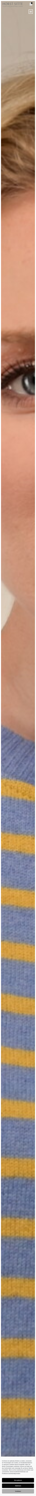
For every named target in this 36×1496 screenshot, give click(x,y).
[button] (30, 11)
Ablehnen (18, 1486)
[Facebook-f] (29, 1409)
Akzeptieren (18, 1480)
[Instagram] (29, 1419)
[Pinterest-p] (29, 1414)
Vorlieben (18, 1491)
